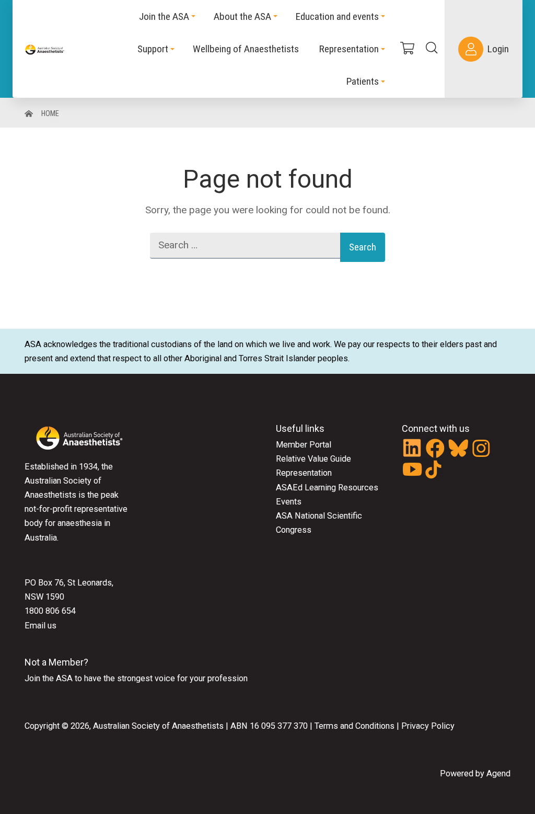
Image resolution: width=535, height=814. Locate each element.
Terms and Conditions (353, 726)
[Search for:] (245, 247)
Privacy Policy (428, 726)
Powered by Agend (475, 773)
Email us (40, 625)
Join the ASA (49, 678)
